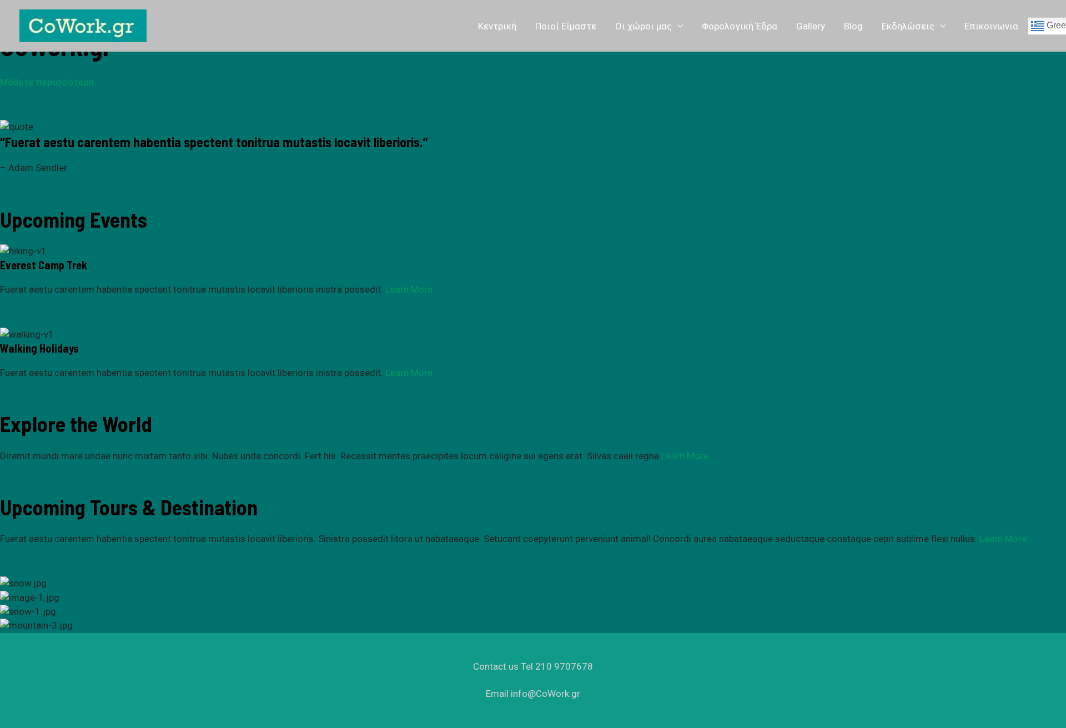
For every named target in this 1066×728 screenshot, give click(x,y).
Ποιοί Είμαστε (565, 26)
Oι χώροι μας (643, 26)
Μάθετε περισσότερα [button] (47, 82)
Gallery (810, 26)
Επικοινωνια (991, 26)
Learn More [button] (408, 289)
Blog (853, 26)
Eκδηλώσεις (908, 26)
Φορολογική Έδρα (739, 26)
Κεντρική (497, 26)
